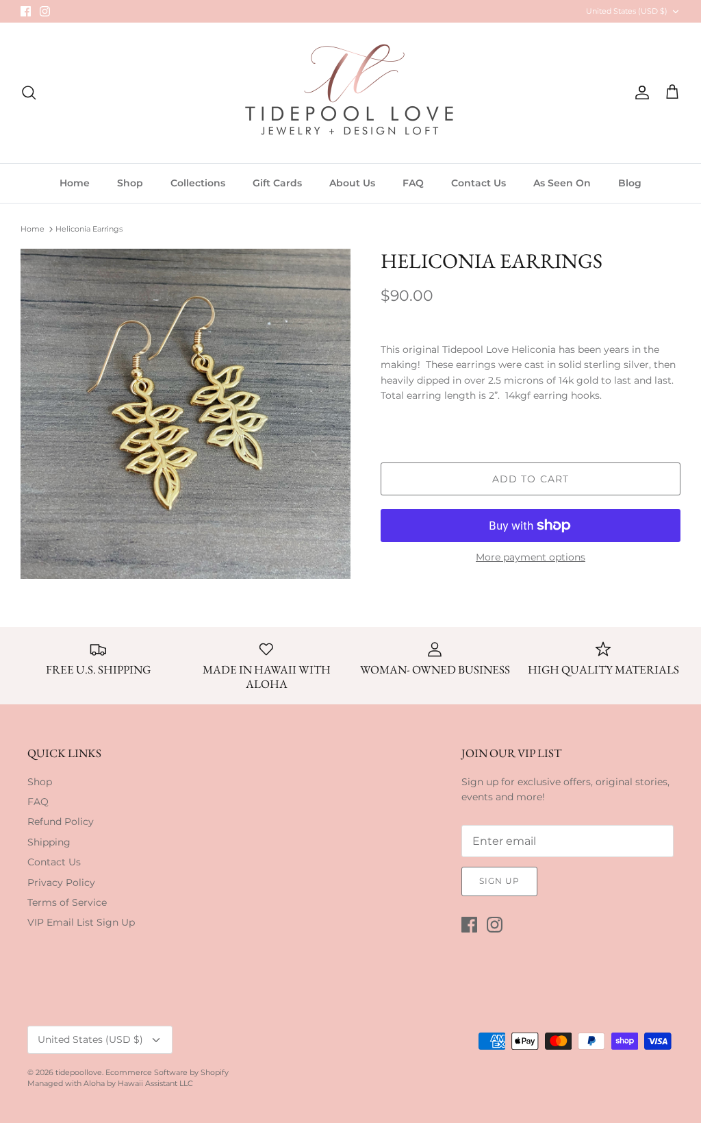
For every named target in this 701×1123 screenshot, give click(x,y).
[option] (185, 414)
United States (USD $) (626, 11)
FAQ (413, 183)
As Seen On (562, 183)
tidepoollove (78, 1072)
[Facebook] (26, 11)
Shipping (49, 842)
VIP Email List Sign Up (81, 922)
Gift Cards (277, 183)
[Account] (639, 92)
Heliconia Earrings (89, 229)
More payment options (530, 557)
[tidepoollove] (350, 92)
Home (75, 183)
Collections (197, 183)
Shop (130, 183)
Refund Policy (60, 821)
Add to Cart (530, 479)
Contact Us (478, 183)
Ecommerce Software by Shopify (167, 1072)
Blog (629, 183)
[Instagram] (45, 11)
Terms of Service (67, 902)
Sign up (499, 881)
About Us (352, 183)
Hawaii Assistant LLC (155, 1083)
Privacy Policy (61, 882)
